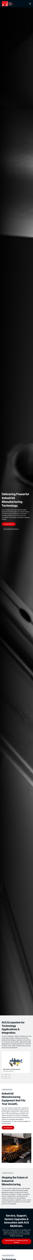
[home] (8, 3)
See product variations (8, 1071)
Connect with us (9, 524)
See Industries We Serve (11, 529)
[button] (29, 4)
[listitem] (16, 1062)
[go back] (4, 1076)
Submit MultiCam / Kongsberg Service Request (16, 1241)
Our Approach (8, 1127)
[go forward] (8, 1076)
